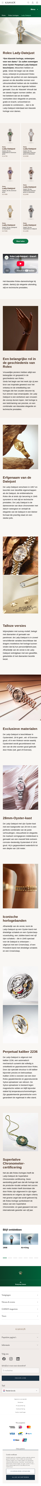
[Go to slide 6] (31, 1258)
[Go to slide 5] (26, 1258)
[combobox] (20, 1390)
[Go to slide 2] (10, 1258)
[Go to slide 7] (36, 1258)
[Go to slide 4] (21, 1258)
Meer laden (20, 241)
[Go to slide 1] (5, 1258)
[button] (20, 1390)
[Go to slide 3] (15, 1258)
